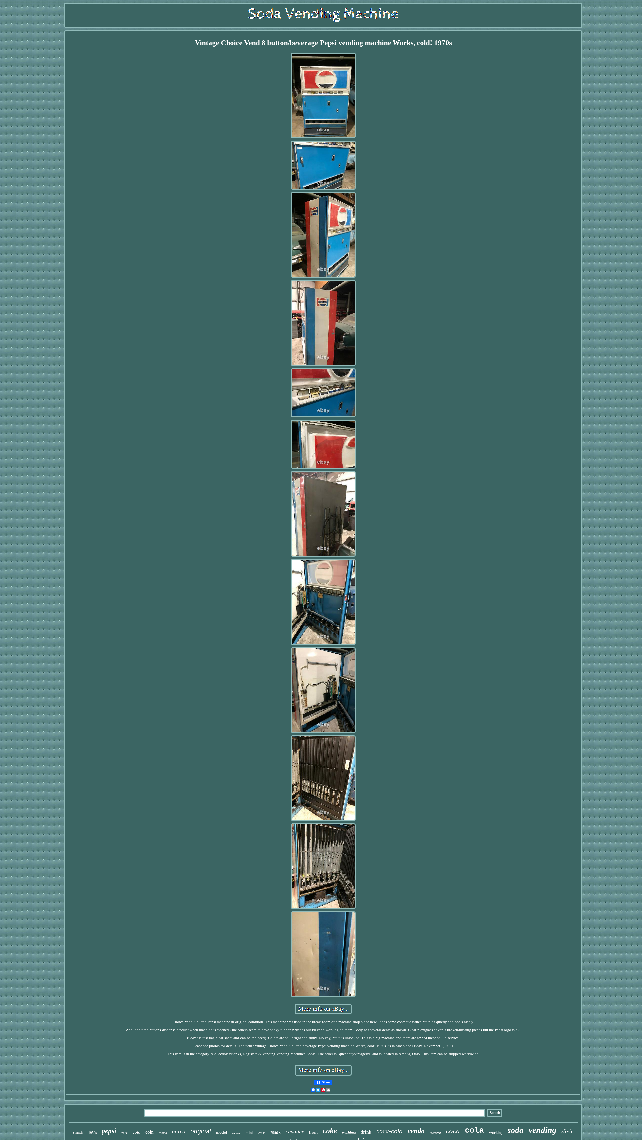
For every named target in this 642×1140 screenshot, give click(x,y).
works (261, 1133)
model (221, 1132)
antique (236, 1133)
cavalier (295, 1131)
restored (435, 1133)
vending (542, 1130)
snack (78, 1132)
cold (136, 1132)
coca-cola (389, 1131)
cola (474, 1130)
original (200, 1131)
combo (163, 1133)
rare (124, 1133)
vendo (416, 1131)
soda (516, 1130)
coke (330, 1130)
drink (366, 1132)
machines (349, 1133)
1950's (275, 1132)
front (313, 1132)
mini (249, 1133)
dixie (567, 1131)
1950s (92, 1133)
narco (178, 1131)
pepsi (109, 1131)
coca (453, 1131)
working (496, 1133)
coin (149, 1132)
